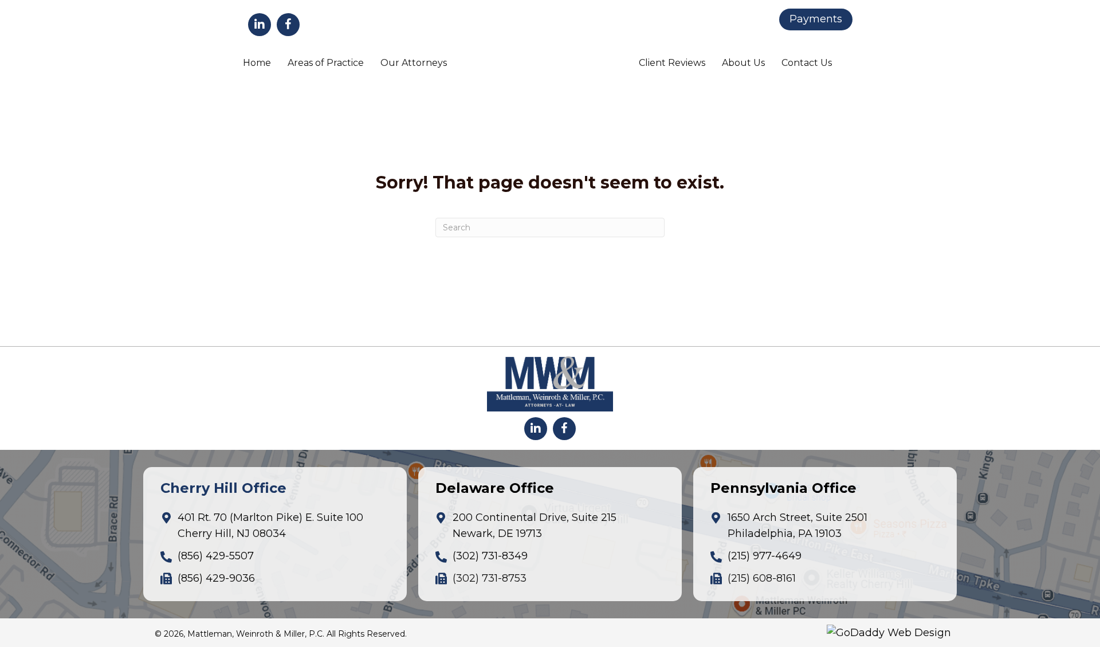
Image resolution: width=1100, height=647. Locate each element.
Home (257, 62)
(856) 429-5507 (216, 556)
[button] (259, 24)
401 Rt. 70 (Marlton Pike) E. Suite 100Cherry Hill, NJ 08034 (270, 525)
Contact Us (806, 62)
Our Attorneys (413, 62)
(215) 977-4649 (765, 556)
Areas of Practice (326, 62)
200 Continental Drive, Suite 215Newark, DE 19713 (534, 525)
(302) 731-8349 (490, 556)
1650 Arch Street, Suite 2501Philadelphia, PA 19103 (797, 525)
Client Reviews (672, 62)
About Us (743, 62)
